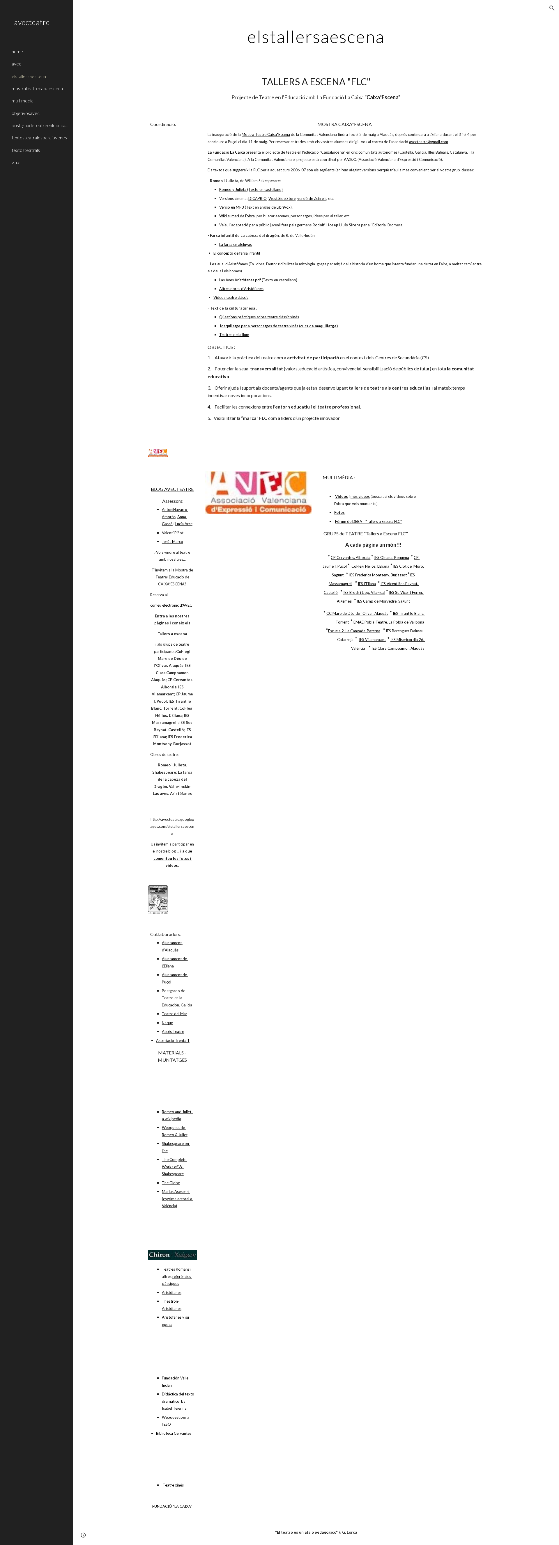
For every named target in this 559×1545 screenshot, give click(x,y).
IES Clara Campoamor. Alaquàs (398, 648)
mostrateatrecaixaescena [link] (37, 88)
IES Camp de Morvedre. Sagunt (383, 601)
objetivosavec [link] (26, 113)
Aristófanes (171, 1292)
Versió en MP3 (231, 207)
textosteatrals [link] (26, 150)
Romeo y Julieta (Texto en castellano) (251, 189)
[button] (552, 8)
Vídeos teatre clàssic (230, 297)
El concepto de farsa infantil (236, 253)
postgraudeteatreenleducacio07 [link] (40, 125)
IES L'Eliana (367, 583)
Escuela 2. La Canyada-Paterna (354, 630)
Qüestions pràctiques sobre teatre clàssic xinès (259, 317)
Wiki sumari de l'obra (237, 216)
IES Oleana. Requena (391, 557)
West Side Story (282, 198)
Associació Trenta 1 (173, 1040)
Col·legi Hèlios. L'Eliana (370, 566)
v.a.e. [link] (16, 162)
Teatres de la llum (234, 334)
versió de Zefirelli (311, 198)
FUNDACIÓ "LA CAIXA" (172, 1506)
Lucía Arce (183, 523)
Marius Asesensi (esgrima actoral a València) (177, 1198)
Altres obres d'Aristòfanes (241, 288)
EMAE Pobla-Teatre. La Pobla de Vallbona (388, 622)
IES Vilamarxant (372, 639)
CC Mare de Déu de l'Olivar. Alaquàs (357, 613)
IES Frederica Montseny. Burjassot (377, 575)
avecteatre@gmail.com (428, 141)
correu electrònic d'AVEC (171, 605)
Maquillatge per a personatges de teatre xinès (259, 326)
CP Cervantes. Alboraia (350, 557)
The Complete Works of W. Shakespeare (174, 1166)
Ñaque (167, 1022)
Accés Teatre (173, 1031)
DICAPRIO (257, 198)
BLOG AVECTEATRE (172, 489)
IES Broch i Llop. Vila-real (364, 592)
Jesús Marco (172, 541)
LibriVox (284, 207)
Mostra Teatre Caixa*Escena (266, 134)
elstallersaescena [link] (29, 76)
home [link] (17, 51)
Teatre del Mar (174, 1013)
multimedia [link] (22, 100)
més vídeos (360, 496)
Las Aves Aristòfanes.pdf (240, 280)
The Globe (171, 1182)
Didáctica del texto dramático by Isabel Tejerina (178, 1401)
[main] (316, 36)
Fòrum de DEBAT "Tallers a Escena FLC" (368, 521)
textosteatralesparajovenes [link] (39, 137)
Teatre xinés (173, 1485)
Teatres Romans (176, 1269)
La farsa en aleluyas (235, 244)
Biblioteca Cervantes (173, 1433)
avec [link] (16, 63)
